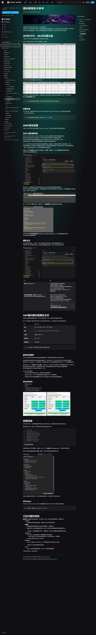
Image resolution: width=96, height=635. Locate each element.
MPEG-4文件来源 (43, 508)
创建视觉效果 (6, 61)
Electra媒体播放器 (10, 86)
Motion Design (7, 71)
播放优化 (81, 27)
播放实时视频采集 (46, 117)
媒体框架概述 (9, 91)
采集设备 (81, 21)
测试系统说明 (83, 33)
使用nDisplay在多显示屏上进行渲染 (12, 108)
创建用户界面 (6, 69)
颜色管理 (6, 119)
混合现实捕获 (8, 115)
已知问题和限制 (82, 39)
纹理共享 (7, 113)
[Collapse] (2, 75)
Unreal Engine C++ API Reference (11, 139)
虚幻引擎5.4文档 (5, 48)
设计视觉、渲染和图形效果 (9, 58)
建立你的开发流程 (7, 123)
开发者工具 (42, 448)
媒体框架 (7, 84)
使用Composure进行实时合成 (12, 111)
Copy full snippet (29, 444)
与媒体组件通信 (8, 117)
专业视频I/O (8, 101)
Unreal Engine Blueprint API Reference (10, 133)
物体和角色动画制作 (8, 67)
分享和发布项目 (7, 128)
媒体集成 (6, 77)
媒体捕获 (6, 121)
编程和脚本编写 (7, 63)
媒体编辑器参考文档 (10, 88)
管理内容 (6, 54)
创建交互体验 (6, 65)
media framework (27, 551)
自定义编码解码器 (83, 25)
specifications (34, 551)
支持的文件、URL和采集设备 (85, 19)
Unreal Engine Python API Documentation (9, 136)
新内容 (5, 50)
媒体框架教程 (9, 96)
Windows (82, 37)
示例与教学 (6, 130)
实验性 (58, 305)
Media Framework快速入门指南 (12, 94)
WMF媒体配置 (82, 23)
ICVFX (7, 105)
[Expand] (2, 50)
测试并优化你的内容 (8, 125)
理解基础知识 (6, 52)
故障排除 (80, 35)
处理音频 (6, 73)
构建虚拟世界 (6, 56)
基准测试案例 (82, 31)
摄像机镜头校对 (9, 103)
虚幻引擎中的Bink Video (11, 80)
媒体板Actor (8, 82)
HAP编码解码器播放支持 (84, 29)
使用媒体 (6, 75)
